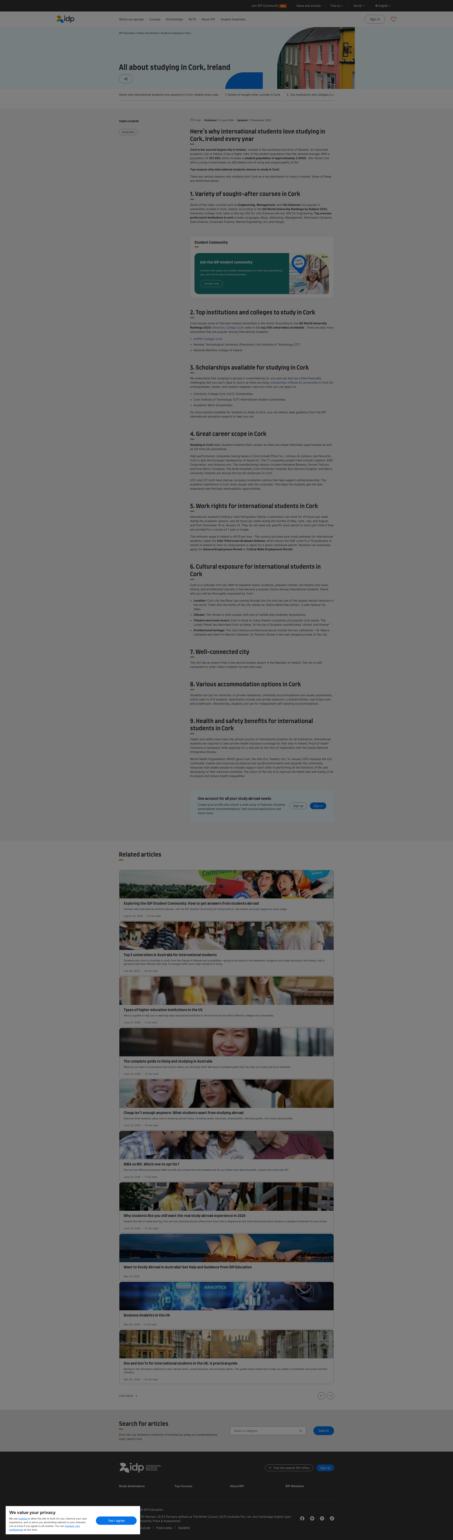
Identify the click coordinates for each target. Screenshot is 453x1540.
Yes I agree (116, 1520)
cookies (23, 1518)
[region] (73, 1520)
